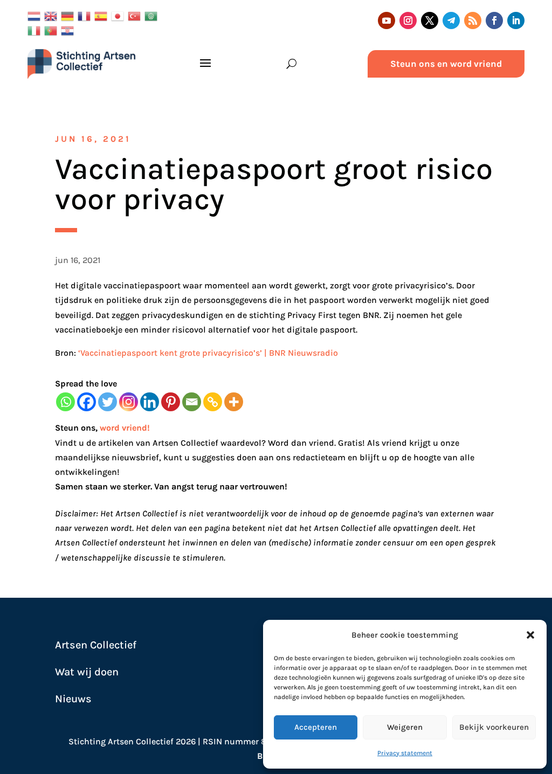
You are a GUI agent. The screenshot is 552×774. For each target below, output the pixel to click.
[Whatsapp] (65, 401)
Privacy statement (404, 753)
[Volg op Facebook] (494, 20)
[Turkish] (136, 15)
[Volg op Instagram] (408, 20)
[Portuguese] (52, 30)
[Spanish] (102, 15)
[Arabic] (152, 15)
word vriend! (125, 428)
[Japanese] (119, 15)
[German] (69, 15)
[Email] (191, 401)
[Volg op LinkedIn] (516, 20)
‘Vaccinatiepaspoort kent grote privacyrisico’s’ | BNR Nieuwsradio (208, 353)
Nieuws (73, 699)
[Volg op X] (429, 20)
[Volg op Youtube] (386, 20)
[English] (52, 15)
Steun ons (75, 428)
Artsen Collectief (95, 645)
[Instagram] (128, 401)
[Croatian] (69, 30)
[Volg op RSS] (472, 20)
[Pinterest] (170, 401)
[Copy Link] (212, 401)
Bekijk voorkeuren (494, 727)
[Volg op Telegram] (451, 20)
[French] (86, 15)
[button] (530, 635)
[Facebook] (86, 401)
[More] (233, 401)
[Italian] (35, 30)
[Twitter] (107, 401)
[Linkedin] (149, 401)
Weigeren (405, 727)
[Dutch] (35, 15)
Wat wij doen (87, 672)
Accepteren (315, 727)
